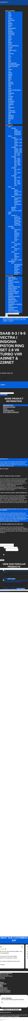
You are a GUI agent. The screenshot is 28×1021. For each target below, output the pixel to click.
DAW (9, 36)
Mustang (13, 207)
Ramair (10, 99)
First (15, 544)
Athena (10, 18)
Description (8, 405)
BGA (9, 22)
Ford (9, 187)
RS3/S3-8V (17, 133)
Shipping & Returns (5, 990)
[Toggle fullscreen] (2, 1019)
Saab (9, 212)
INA (9, 58)
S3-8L (16, 129)
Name (2, 543)
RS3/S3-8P (17, 134)
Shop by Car (9, 125)
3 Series (13, 156)
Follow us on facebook (11, 1010)
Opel (9, 88)
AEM (9, 14)
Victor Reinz (11, 112)
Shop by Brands (10, 10)
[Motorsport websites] (15, 1012)
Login (1, 2)
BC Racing (11, 20)
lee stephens (5, 947)
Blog (1, 985)
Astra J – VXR (16, 239)
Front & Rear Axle (13, 291)
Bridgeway (11, 33)
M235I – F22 (18, 148)
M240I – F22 (18, 150)
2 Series (13, 147)
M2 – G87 (17, 155)
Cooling (10, 283)
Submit (2, 560)
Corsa (13, 242)
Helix (9, 56)
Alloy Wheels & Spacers (12, 279)
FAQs (1, 986)
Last (15, 546)
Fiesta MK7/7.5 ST (17, 190)
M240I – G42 (18, 152)
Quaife (10, 98)
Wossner (11, 118)
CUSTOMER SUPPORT (11, 412)
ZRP (9, 123)
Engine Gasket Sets (14, 286)
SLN (9, 106)
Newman (11, 83)
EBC (9, 41)
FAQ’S (5, 409)
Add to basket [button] (11, 578)
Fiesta (13, 188)
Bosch (10, 30)
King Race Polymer (14, 64)
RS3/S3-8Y (17, 131)
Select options (21, 588)
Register (4, 2)
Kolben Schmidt (13, 66)
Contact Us (3, 983)
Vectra (13, 247)
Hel (9, 55)
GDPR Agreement (5, 552)
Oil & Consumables (14, 312)
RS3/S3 (13, 128)
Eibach (10, 42)
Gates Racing (12, 50)
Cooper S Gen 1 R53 (17, 217)
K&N (9, 60)
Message (3, 550)
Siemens (10, 104)
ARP (9, 17)
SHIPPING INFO (8, 410)
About (2, 982)
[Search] (6, 316)
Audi (9, 126)
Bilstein (10, 23)
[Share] (3, 1019)
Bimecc (10, 25)
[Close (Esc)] (5, 1019)
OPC (9, 87)
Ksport (10, 69)
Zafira (13, 252)
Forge (10, 49)
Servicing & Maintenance (12, 298)
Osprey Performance (14, 90)
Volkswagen (11, 261)
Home (4, 318)
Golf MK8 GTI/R (17, 273)
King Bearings (12, 63)
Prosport (10, 96)
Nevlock (10, 82)
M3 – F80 (17, 163)
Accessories (11, 277)
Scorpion (11, 102)
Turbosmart (11, 110)
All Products (10, 318)
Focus (13, 196)
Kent (9, 61)
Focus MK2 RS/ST (17, 198)
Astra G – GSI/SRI (17, 233)
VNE (9, 114)
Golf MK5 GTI (18, 264)
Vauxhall (10, 226)
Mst (9, 80)
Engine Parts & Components (12, 289)
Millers (10, 76)
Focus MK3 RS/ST (17, 201)
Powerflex (11, 93)
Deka (9, 37)
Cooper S (14, 215)
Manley (10, 74)
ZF (9, 122)
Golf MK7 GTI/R (17, 270)
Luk (9, 71)
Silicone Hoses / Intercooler (13, 301)
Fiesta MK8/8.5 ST (17, 193)
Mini (9, 214)
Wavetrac (11, 115)
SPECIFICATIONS (9, 407)
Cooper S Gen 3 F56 (17, 224)
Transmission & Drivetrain (12, 308)
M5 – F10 (17, 180)
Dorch (10, 39)
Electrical (11, 285)
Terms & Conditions (5, 992)
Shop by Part (9, 275)
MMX (9, 77)
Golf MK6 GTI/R (17, 266)
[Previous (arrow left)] (0, 1020)
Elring (10, 44)
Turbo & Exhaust (13, 310)
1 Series (13, 137)
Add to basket (4, 394)
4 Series (13, 168)
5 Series (13, 175)
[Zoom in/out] (0, 1019)
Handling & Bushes (14, 296)
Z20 (9, 120)
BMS (9, 26)
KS (9, 68)
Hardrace (11, 53)
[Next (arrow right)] (2, 1020)
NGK (9, 85)
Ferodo (10, 47)
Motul (9, 79)
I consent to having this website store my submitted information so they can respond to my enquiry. (15, 556)
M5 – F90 (17, 182)
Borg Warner (12, 28)
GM (9, 52)
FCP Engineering (13, 45)
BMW (9, 136)
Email (2, 547)
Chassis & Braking (13, 282)
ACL (9, 12)
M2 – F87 (17, 153)
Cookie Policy (3, 989)
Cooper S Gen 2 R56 (17, 220)
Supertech (11, 107)
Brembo (10, 31)
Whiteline (11, 117)
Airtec (10, 15)
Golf (12, 263)
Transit (13, 209)
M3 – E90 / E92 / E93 (17, 160)
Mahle (10, 72)
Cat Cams (11, 34)
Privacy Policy (4, 987)
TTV (9, 109)
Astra (12, 228)
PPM (9, 95)
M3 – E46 (17, 158)
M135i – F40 (18, 145)
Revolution (11, 101)
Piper (9, 91)
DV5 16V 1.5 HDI (16, 210)
